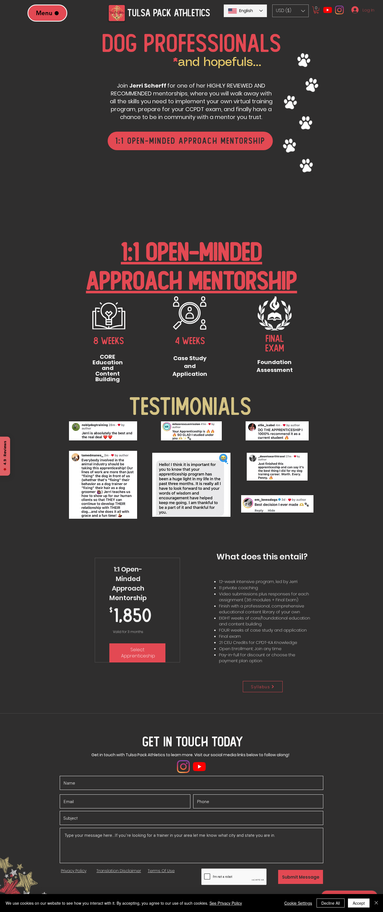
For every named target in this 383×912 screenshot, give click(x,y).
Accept (359, 903)
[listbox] (290, 10)
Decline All (330, 903)
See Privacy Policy (225, 903)
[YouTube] (327, 10)
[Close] (376, 903)
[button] (290, 10)
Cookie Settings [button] (298, 903)
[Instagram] (339, 10)
